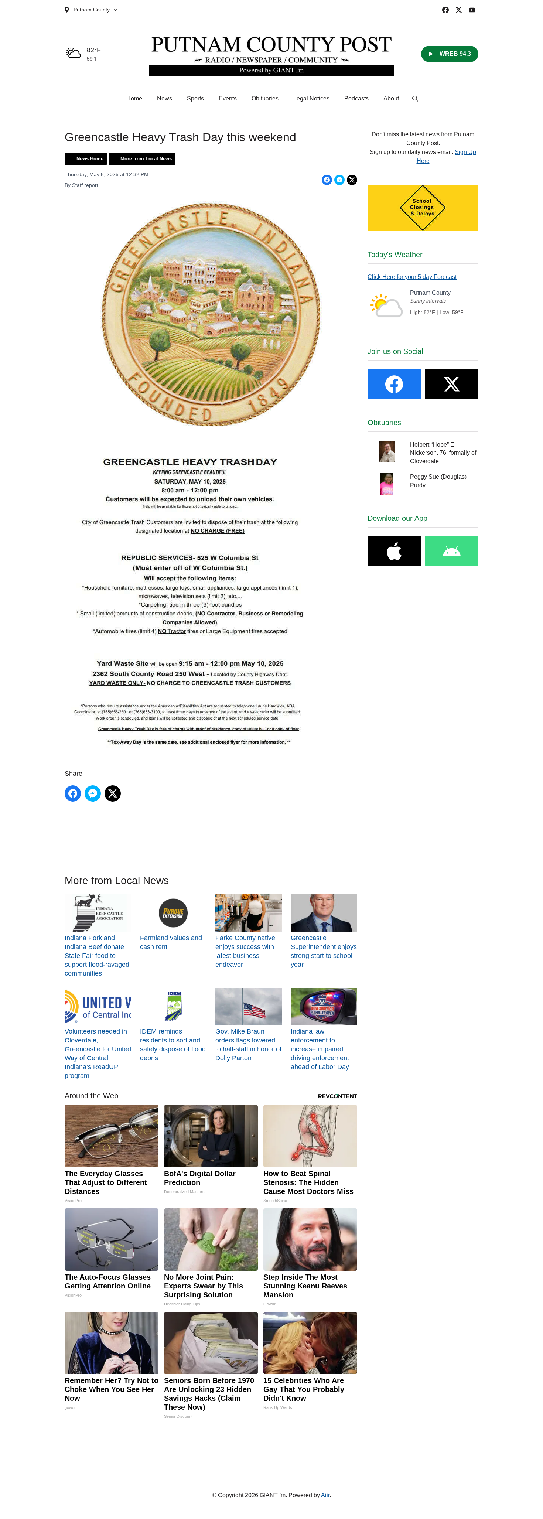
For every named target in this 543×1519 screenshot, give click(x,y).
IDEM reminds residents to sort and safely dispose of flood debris (173, 1045)
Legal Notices (311, 98)
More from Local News (146, 158)
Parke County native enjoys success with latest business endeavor (245, 951)
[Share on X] (352, 180)
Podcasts (356, 98)
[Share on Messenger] (339, 180)
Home (134, 98)
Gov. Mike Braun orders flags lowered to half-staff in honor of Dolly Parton (248, 1045)
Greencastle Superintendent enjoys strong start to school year (324, 951)
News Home (89, 158)
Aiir (325, 1495)
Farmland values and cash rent (171, 942)
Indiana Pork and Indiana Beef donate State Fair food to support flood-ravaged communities (97, 955)
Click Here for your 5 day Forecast (412, 277)
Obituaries (265, 98)
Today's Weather (395, 254)
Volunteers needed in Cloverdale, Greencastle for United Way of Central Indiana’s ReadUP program (98, 1053)
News (164, 98)
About (391, 98)
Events (228, 98)
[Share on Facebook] (327, 180)
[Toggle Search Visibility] (415, 98)
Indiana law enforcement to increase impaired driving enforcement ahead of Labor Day (320, 1049)
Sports (195, 98)
